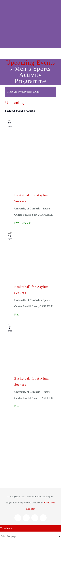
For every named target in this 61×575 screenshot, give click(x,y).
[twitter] (34, 517)
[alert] (30, 92)
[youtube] (43, 517)
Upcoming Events (30, 62)
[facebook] (17, 517)
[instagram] (26, 517)
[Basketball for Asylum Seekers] (35, 150)
